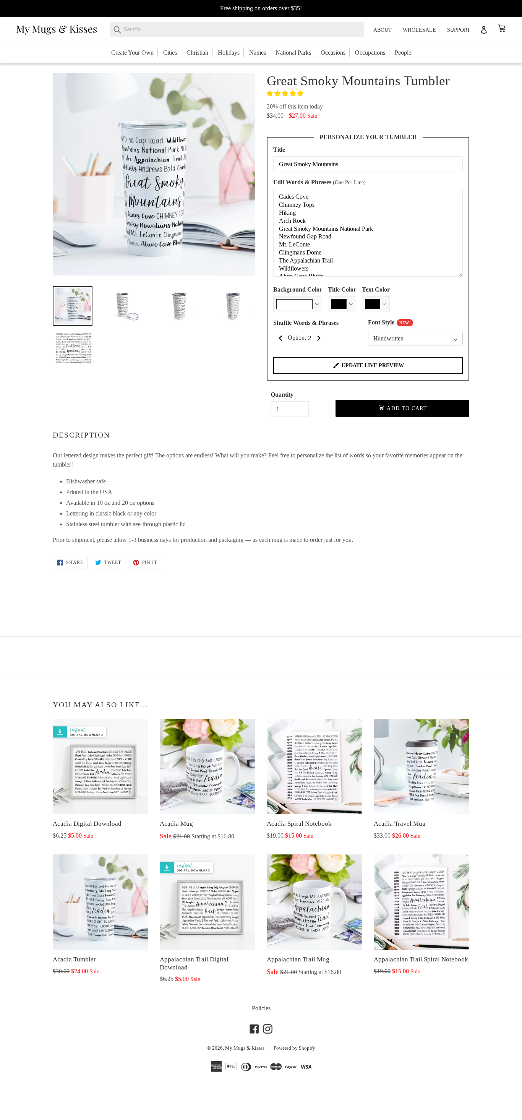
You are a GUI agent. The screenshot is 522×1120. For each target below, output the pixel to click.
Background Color (297, 289)
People (403, 52)
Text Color (376, 289)
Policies (261, 1008)
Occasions (333, 52)
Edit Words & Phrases (319, 182)
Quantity (282, 394)
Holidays (229, 52)
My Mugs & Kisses (244, 1048)
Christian (197, 52)
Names (257, 52)
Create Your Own (132, 52)
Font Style (389, 322)
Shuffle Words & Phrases (306, 322)
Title (279, 149)
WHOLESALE (419, 30)
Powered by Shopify (294, 1048)
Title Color (342, 289)
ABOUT (382, 30)
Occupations (370, 52)
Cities (170, 52)
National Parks (293, 52)
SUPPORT (458, 30)
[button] (286, 93)
